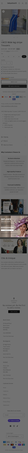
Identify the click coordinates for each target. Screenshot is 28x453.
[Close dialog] (27, 216)
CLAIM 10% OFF (7, 230)
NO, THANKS (14, 235)
